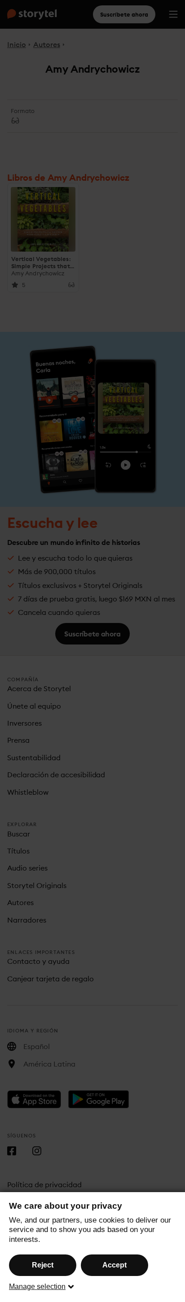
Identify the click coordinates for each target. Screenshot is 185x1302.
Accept (114, 1265)
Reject (42, 1265)
